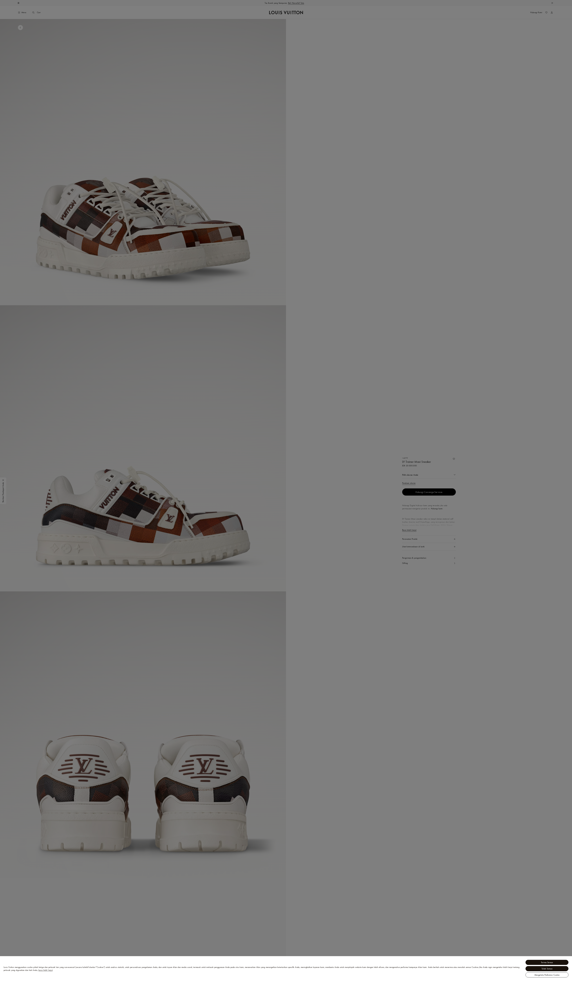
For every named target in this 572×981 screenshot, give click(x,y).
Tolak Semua (547, 968)
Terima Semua (547, 962)
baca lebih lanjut (45, 970)
